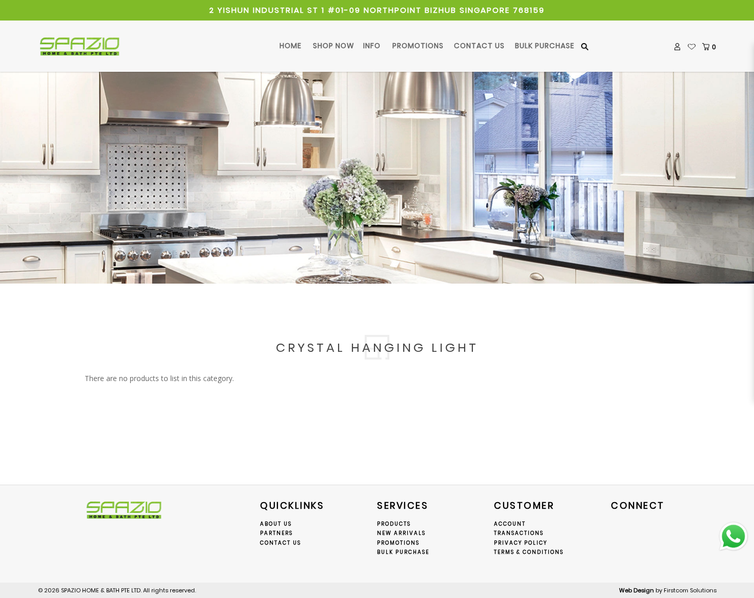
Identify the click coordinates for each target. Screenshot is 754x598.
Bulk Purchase (403, 552)
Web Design (636, 590)
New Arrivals (401, 533)
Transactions (519, 533)
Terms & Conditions (529, 552)
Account (510, 524)
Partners (276, 533)
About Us (276, 524)
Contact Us (280, 543)
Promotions (398, 543)
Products (394, 524)
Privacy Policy (520, 543)
